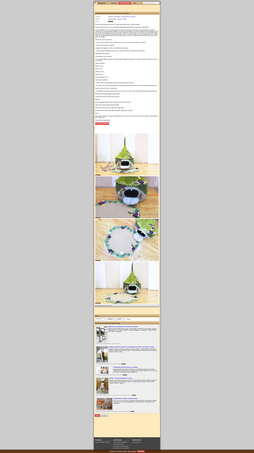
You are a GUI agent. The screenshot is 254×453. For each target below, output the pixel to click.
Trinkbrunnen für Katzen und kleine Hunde (125, 398)
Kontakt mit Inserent (102, 123)
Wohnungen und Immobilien (120, 446)
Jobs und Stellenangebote (120, 442)
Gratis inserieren (124, 3)
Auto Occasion (136, 442)
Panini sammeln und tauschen (121, 448)
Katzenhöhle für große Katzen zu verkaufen (125, 367)
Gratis (128, 319)
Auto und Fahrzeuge (118, 444)
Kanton (119, 319)
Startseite (114, 3)
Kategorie (110, 319)
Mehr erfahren (132, 451)
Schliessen (141, 451)
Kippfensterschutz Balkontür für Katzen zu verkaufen (123, 326)
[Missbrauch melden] (111, 306)
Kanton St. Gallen (122, 19)
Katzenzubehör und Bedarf (128, 16)
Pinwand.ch (104, 3)
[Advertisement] (127, 8)
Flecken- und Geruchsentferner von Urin (120, 378)
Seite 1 (97, 415)
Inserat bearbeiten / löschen (102, 442)
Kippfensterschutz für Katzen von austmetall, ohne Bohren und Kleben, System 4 (132, 347)
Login (134, 3)
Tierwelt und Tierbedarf (114, 16)
